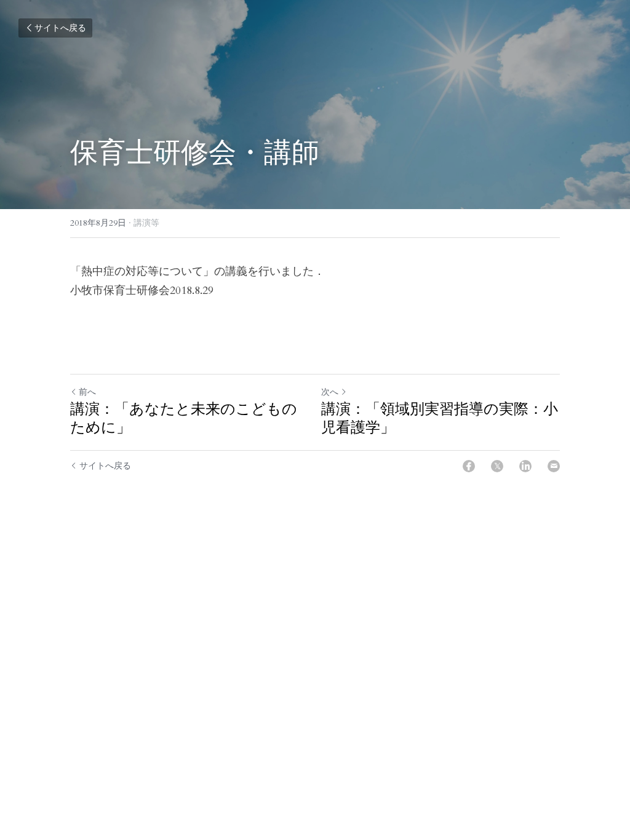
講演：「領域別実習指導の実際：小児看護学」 (439, 418)
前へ (87, 392)
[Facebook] (469, 466)
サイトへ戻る (60, 28)
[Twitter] (497, 466)
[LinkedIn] (525, 466)
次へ (329, 392)
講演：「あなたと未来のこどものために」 (183, 418)
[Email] (554, 466)
